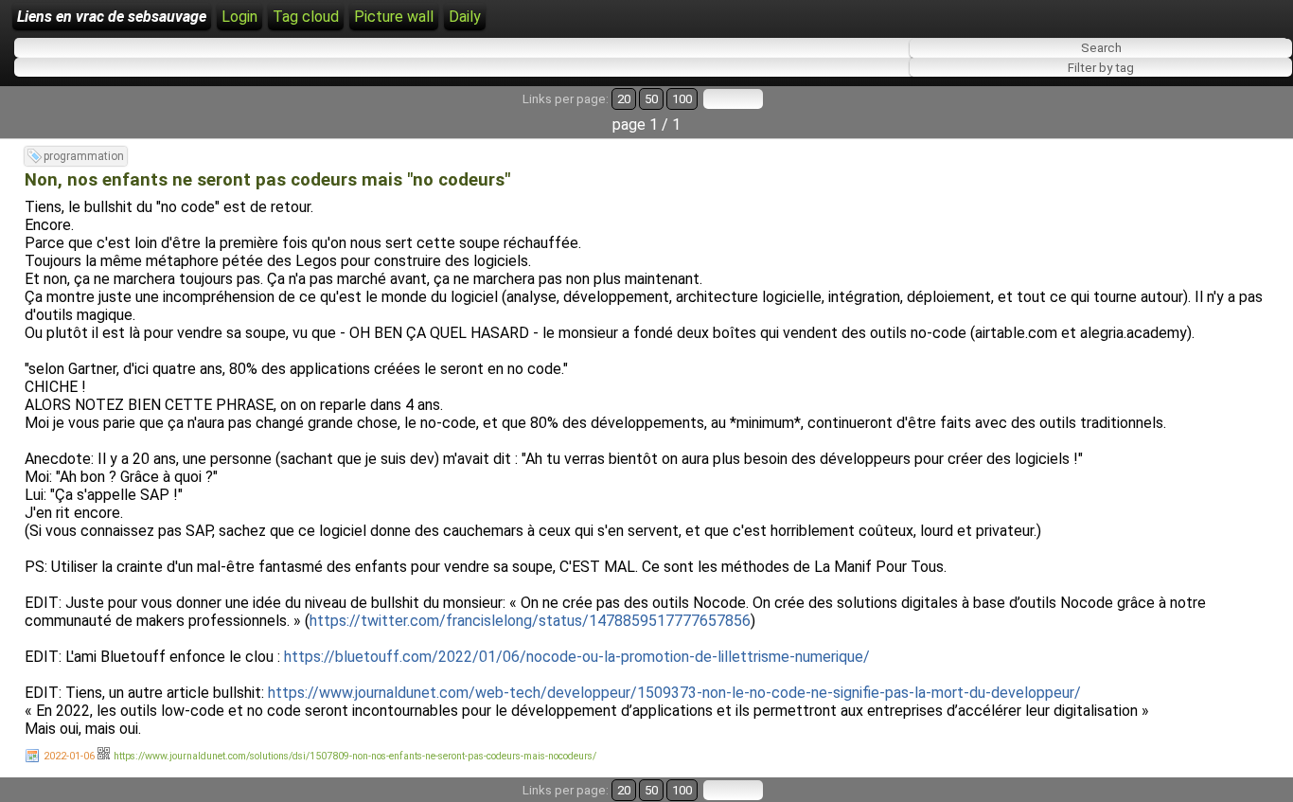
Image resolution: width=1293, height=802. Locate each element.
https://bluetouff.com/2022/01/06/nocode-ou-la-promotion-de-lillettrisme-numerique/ (577, 657)
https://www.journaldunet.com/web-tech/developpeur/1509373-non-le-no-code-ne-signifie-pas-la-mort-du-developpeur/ (674, 693)
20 (623, 99)
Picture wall (394, 17)
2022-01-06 (69, 756)
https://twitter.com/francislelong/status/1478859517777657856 (530, 621)
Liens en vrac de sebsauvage (111, 17)
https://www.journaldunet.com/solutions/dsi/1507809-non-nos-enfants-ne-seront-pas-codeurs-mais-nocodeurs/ (355, 756)
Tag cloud (306, 17)
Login (239, 17)
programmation (84, 156)
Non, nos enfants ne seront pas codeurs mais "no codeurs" (267, 179)
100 (682, 99)
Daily (465, 17)
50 (651, 99)
